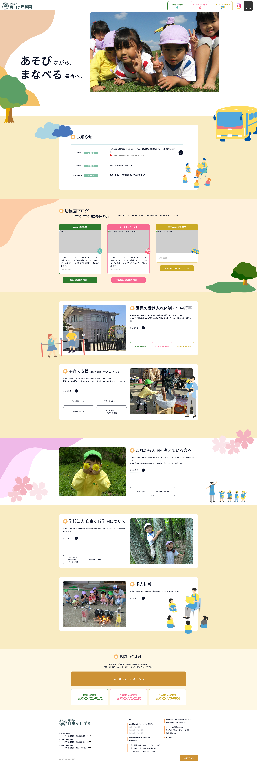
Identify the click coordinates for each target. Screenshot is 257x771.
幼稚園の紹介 (133, 741)
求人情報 (169, 738)
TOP (129, 719)
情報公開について (172, 733)
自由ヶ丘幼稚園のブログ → (80, 280)
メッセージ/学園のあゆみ (174, 727)
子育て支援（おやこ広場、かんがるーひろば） (145, 745)
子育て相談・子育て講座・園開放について (143, 748)
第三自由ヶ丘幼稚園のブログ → (177, 268)
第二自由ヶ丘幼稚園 (200, 4)
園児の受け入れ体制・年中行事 (139, 738)
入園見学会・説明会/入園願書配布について (180, 719)
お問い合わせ (189, 758)
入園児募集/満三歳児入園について (177, 722)
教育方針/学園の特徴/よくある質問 (178, 730)
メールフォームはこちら (128, 679)
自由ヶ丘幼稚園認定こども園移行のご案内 (129, 155)
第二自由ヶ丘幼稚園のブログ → (128, 280)
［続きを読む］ (66, 269)
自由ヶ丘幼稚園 (177, 4)
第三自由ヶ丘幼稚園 (223, 4)
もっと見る (134, 328)
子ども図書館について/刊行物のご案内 (142, 751)
